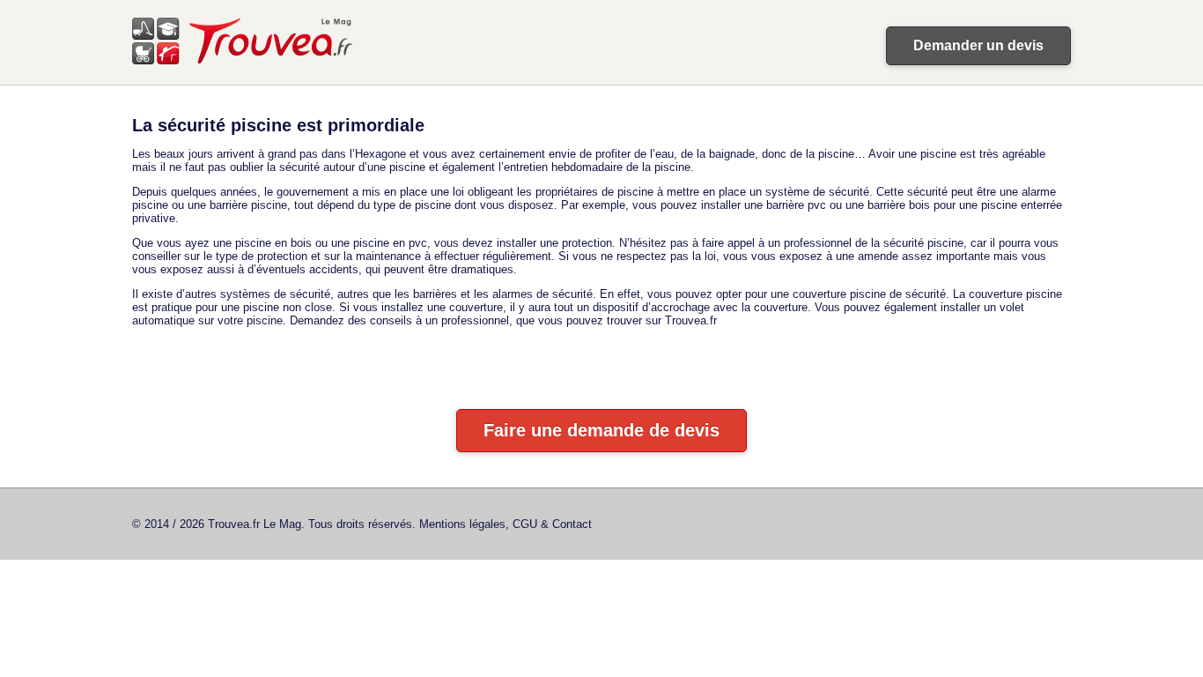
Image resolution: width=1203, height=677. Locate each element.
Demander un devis (978, 45)
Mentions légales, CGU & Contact (505, 524)
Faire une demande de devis (601, 430)
